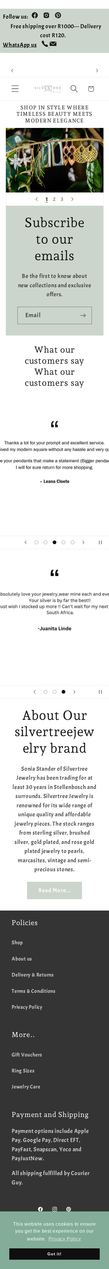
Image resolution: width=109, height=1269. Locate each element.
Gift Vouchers (27, 1055)
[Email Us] (53, 45)
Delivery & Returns (33, 975)
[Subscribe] (83, 315)
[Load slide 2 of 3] (54, 691)
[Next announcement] (97, 70)
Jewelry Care (26, 1087)
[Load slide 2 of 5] (45, 542)
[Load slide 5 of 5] (72, 542)
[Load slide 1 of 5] (36, 542)
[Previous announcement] (12, 70)
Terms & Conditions (34, 991)
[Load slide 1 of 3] (45, 691)
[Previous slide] (36, 199)
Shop (17, 942)
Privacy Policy (27, 1007)
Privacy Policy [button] (65, 1238)
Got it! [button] (54, 1254)
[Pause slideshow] (102, 542)
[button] (15, 89)
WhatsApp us (20, 45)
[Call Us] (45, 45)
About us (22, 959)
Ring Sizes (23, 1071)
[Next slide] (72, 199)
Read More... (54, 890)
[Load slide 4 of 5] (63, 542)
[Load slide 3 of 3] (63, 691)
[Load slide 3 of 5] (54, 542)
